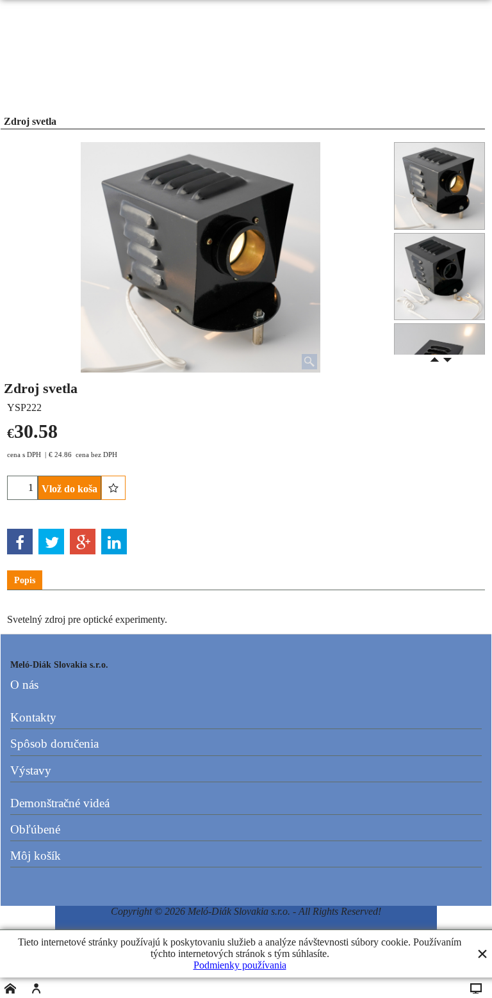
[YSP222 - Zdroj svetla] (439, 277)
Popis (24, 580)
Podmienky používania (239, 965)
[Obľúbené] (113, 487)
